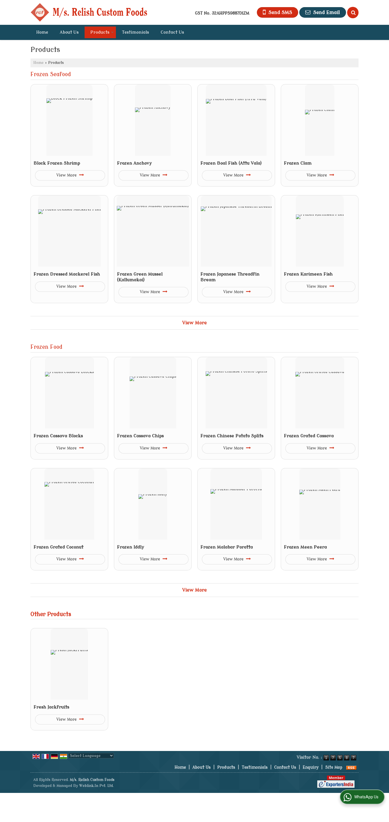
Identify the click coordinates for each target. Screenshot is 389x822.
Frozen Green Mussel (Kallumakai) (140, 277)
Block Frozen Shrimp (57, 163)
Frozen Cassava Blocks (58, 435)
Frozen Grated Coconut (58, 547)
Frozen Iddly (130, 547)
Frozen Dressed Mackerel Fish (67, 274)
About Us (69, 32)
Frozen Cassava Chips (140, 435)
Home (42, 32)
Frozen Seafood (50, 74)
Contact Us (172, 32)
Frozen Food (46, 347)
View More (67, 175)
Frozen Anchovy (134, 163)
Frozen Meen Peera (305, 547)
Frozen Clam (298, 163)
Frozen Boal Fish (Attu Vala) (231, 163)
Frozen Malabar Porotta (226, 547)
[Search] (353, 12)
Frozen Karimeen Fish (308, 274)
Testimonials (135, 32)
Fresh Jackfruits (51, 707)
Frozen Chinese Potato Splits (231, 435)
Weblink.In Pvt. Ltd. (96, 786)
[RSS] (351, 767)
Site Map (333, 767)
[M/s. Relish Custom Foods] (88, 12)
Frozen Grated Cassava (309, 435)
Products (99, 32)
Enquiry (311, 767)
